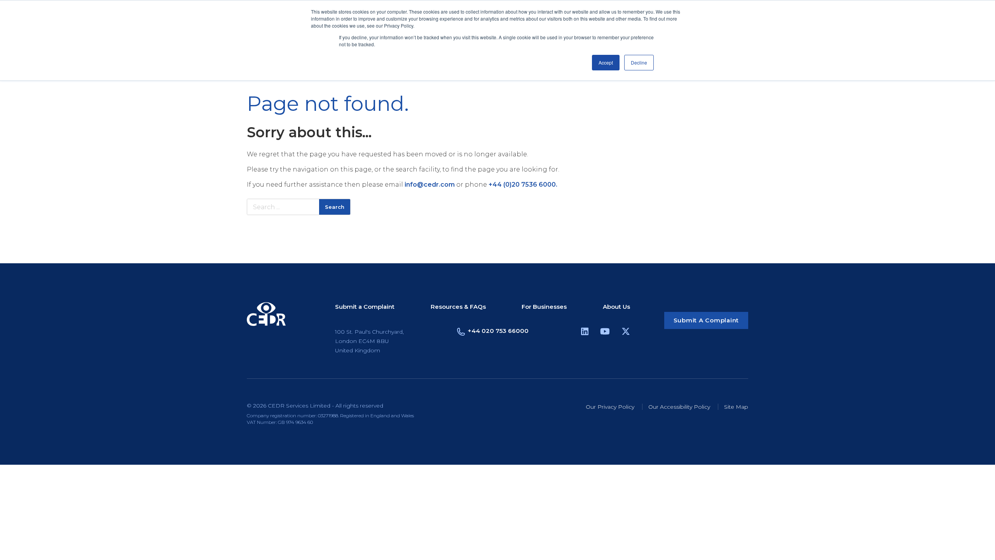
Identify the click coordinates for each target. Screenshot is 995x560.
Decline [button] (639, 62)
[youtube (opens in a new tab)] (605, 332)
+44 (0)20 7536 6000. (523, 184)
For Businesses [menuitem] (544, 307)
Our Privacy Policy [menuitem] (610, 407)
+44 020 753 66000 (498, 330)
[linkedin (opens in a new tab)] (584, 332)
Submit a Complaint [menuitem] (365, 307)
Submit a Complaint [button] (706, 320)
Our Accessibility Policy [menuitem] (679, 407)
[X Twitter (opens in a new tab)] (625, 332)
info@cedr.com (430, 184)
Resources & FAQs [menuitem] (458, 307)
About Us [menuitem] (616, 307)
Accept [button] (606, 62)
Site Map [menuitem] (736, 407)
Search (334, 207)
